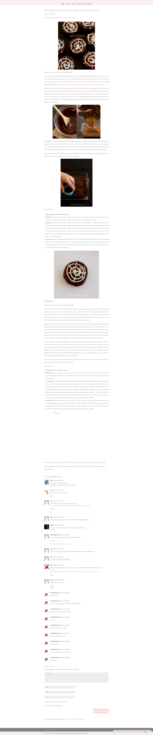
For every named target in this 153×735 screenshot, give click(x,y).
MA (51, 480)
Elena (51, 548)
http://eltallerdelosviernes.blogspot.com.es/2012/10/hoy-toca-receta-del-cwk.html (70, 505)
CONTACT (74, 4)
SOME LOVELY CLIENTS (85, 4)
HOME (62, 4)
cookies (58, 17)
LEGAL (49, 729)
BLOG (67, 4)
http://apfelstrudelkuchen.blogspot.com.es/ (60, 544)
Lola (51, 556)
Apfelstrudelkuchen (54, 534)
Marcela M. (47, 17)
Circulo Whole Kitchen (103, 317)
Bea (51, 490)
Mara (51, 565)
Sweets (68, 17)
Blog (56, 17)
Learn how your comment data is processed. (74, 719)
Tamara (51, 579)
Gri (51, 500)
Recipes (65, 17)
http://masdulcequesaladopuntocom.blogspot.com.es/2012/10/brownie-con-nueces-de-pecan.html (73, 571)
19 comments (72, 17)
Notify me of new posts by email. (54, 705)
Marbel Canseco (78, 733)
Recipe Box (62, 17)
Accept (145, 731)
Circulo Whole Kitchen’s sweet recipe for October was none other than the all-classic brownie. (82, 84)
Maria (51, 517)
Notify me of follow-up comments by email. (56, 701)
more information (137, 731)
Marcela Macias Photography (63, 733)
